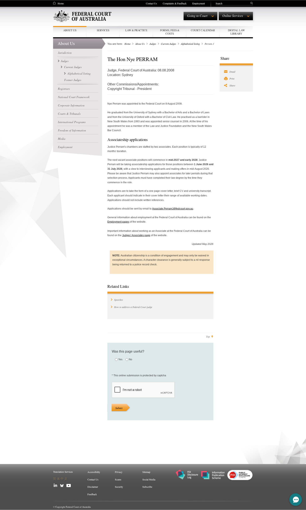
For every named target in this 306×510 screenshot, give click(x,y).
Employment (198, 3)
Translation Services (63, 471)
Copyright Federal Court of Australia (73, 506)
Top (208, 336)
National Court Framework (74, 97)
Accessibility (93, 472)
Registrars (64, 89)
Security (119, 486)
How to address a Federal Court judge (133, 307)
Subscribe (147, 486)
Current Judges (73, 67)
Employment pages (118, 221)
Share (232, 85)
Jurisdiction (65, 53)
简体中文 (60, 478)
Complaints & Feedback (175, 3)
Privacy (118, 472)
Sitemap (146, 472)
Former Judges (72, 80)
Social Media (148, 479)
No (130, 359)
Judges (64, 61)
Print (231, 78)
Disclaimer (92, 486)
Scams (118, 479)
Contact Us (151, 3)
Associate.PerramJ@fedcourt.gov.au (172, 208)
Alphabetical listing (79, 73)
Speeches (118, 299)
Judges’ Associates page (136, 235)
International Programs (72, 122)
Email (232, 71)
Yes (120, 359)
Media (61, 139)
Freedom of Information (72, 130)
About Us (140, 43)
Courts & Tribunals (69, 114)
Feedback (92, 494)
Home (61, 3)
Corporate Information (71, 105)
